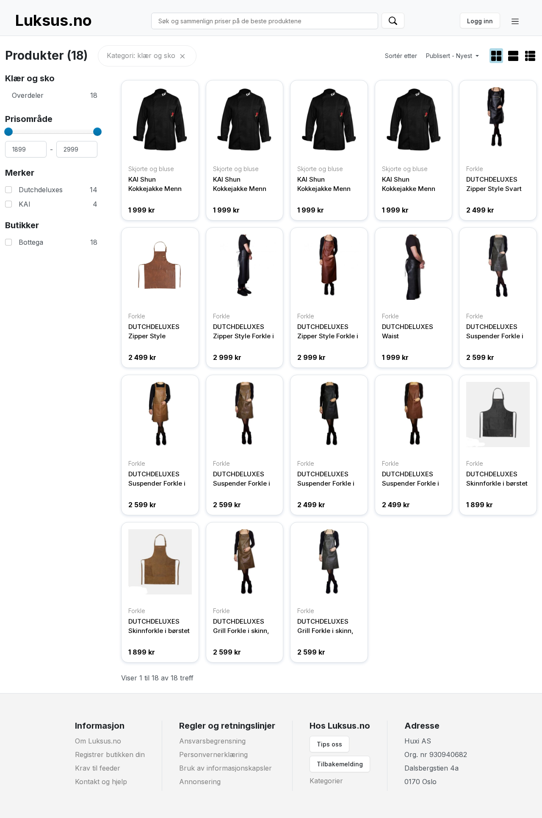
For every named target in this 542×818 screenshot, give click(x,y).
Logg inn (480, 21)
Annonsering (200, 781)
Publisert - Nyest (450, 55)
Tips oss (329, 744)
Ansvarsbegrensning (212, 741)
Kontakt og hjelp (101, 781)
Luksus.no (53, 20)
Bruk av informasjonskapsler (225, 768)
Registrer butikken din (110, 754)
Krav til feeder (97, 768)
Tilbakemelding (340, 764)
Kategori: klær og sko (142, 55)
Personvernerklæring (213, 754)
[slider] (8, 131)
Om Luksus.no (98, 741)
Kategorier (326, 781)
